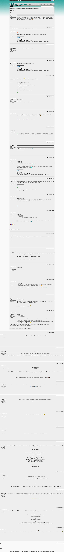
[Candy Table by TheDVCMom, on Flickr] (32, 386)
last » (1, 548)
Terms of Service (12, 0)
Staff (29, 6)
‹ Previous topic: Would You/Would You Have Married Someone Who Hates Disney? (22, 551)
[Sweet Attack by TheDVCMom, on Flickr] (33, 388)
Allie (3, 445)
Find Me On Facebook (35, 449)
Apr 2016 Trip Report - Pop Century (35, 458)
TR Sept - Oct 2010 (20, 90)
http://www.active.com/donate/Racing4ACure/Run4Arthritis (51, 486)
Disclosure (21, 0)
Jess (11, 197)
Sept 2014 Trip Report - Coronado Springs (35, 460)
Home (30, 4)
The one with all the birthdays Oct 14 (23, 84)
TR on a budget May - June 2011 (22, 89)
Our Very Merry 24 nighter (21, 82)
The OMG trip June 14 (20, 85)
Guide (44, 4)
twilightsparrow (13, 181)
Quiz (47, 4)
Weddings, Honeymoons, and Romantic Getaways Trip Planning (26, 8)
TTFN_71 (11, 213)
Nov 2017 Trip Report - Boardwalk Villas (35, 456)
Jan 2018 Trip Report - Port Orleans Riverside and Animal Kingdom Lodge (35, 455)
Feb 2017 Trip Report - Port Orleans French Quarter (35, 457)
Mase (11, 32)
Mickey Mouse (34, 28)
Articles (37, 4)
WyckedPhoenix (4, 493)
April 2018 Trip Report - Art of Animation (35, 454)
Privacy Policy (17, 0)
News (41, 4)
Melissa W (3, 335)
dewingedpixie (3, 475)
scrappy (11, 237)
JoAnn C (11, 267)
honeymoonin (3, 351)
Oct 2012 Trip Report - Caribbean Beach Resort (35, 461)
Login (10, 12)
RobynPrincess (13, 79)
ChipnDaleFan (12, 130)
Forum (33, 4)
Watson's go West (20, 83)
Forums (13, 8)
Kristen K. (12, 99)
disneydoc (12, 114)
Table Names (37, 8)
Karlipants (3, 510)
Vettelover (12, 145)
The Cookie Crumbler (12, 252)
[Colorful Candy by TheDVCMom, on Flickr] (38, 386)
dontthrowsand (13, 48)
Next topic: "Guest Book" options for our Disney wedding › (45, 551)
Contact (51, 4)
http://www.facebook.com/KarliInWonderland (25, 523)
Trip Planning (16, 8)
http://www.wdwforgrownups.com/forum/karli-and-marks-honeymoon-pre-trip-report (35, 522)
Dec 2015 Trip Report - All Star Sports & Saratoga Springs (35, 459)
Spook (11, 15)
